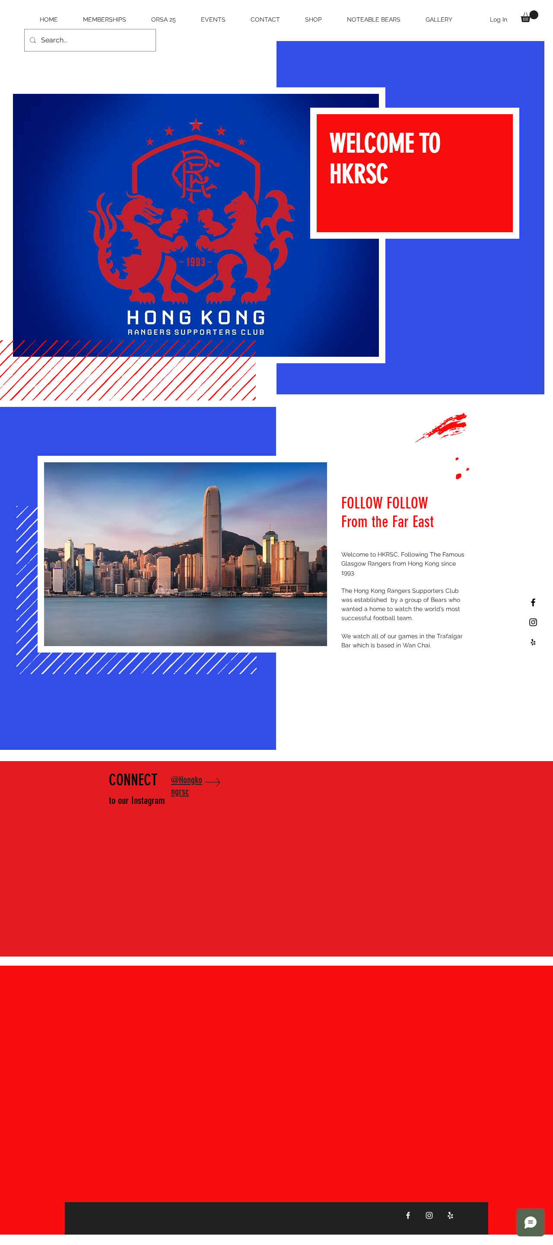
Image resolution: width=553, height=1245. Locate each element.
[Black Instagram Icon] (533, 622)
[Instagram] (429, 1215)
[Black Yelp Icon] (533, 642)
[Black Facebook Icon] (533, 602)
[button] (529, 16)
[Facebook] (408, 1215)
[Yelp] (450, 1215)
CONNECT (137, 789)
